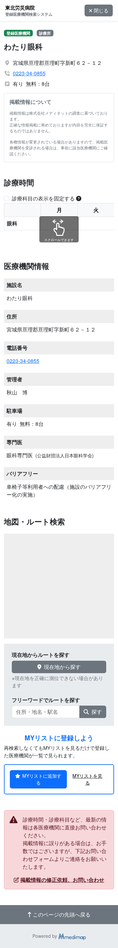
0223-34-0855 (29, 73)
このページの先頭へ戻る (61, 914)
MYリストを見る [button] (87, 779)
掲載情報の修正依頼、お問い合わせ (62, 879)
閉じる (101, 10)
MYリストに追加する (41, 779)
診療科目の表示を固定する (43, 198)
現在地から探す (62, 667)
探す (96, 711)
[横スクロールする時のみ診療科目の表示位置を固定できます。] (78, 198)
